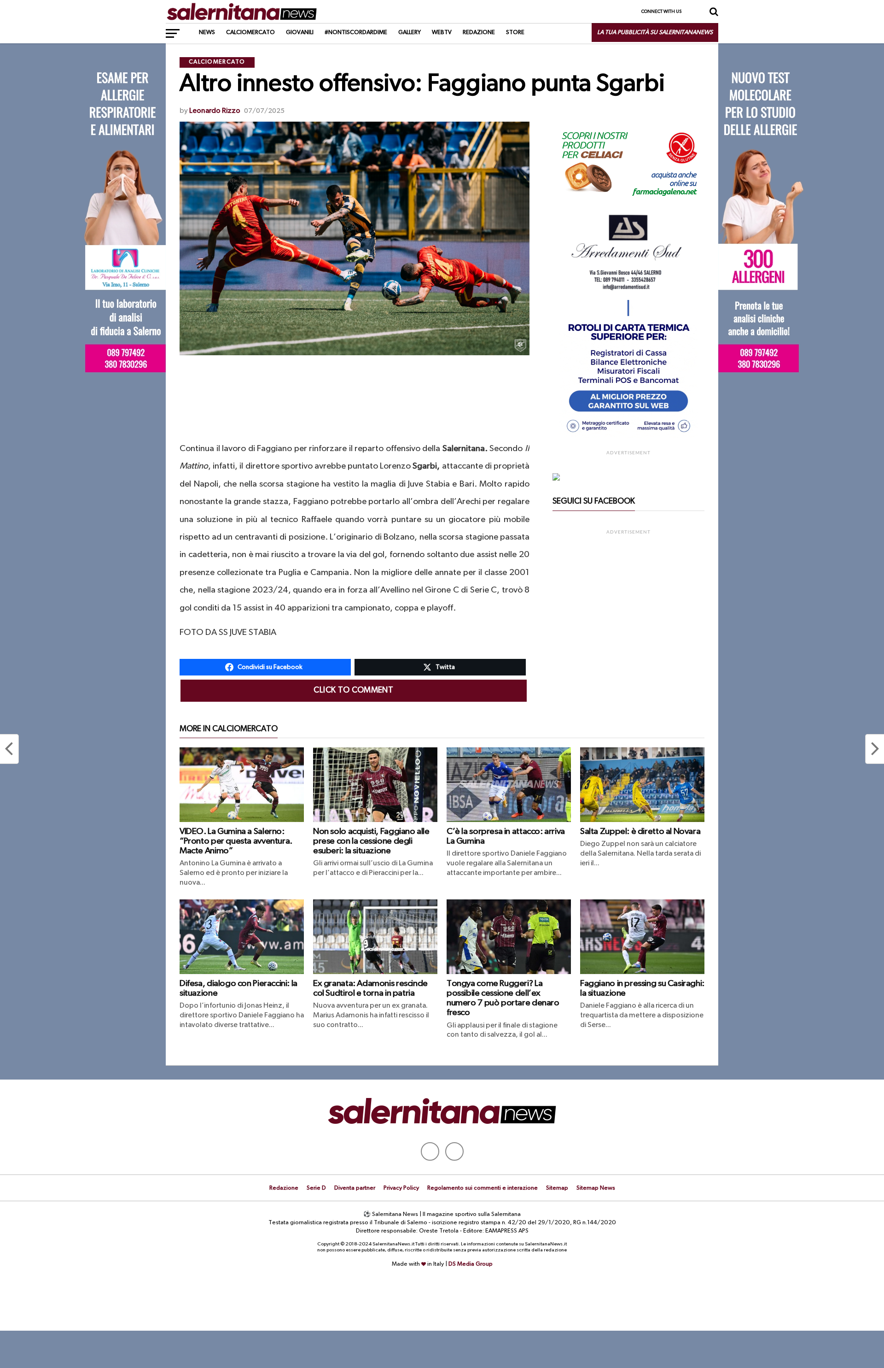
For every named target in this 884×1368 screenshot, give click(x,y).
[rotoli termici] (628, 436)
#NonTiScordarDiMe (356, 32)
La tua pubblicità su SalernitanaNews (655, 32)
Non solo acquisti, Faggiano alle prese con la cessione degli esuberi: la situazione (371, 841)
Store (515, 32)
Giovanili (300, 32)
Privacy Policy (401, 1188)
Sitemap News (595, 1188)
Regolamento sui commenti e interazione (482, 1188)
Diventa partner (354, 1188)
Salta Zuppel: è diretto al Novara (640, 831)
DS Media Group (470, 1264)
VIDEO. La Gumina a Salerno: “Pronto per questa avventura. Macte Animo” (236, 841)
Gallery (409, 32)
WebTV (442, 32)
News (207, 32)
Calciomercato (250, 32)
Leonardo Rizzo (214, 111)
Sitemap (557, 1188)
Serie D (316, 1188)
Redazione (479, 32)
